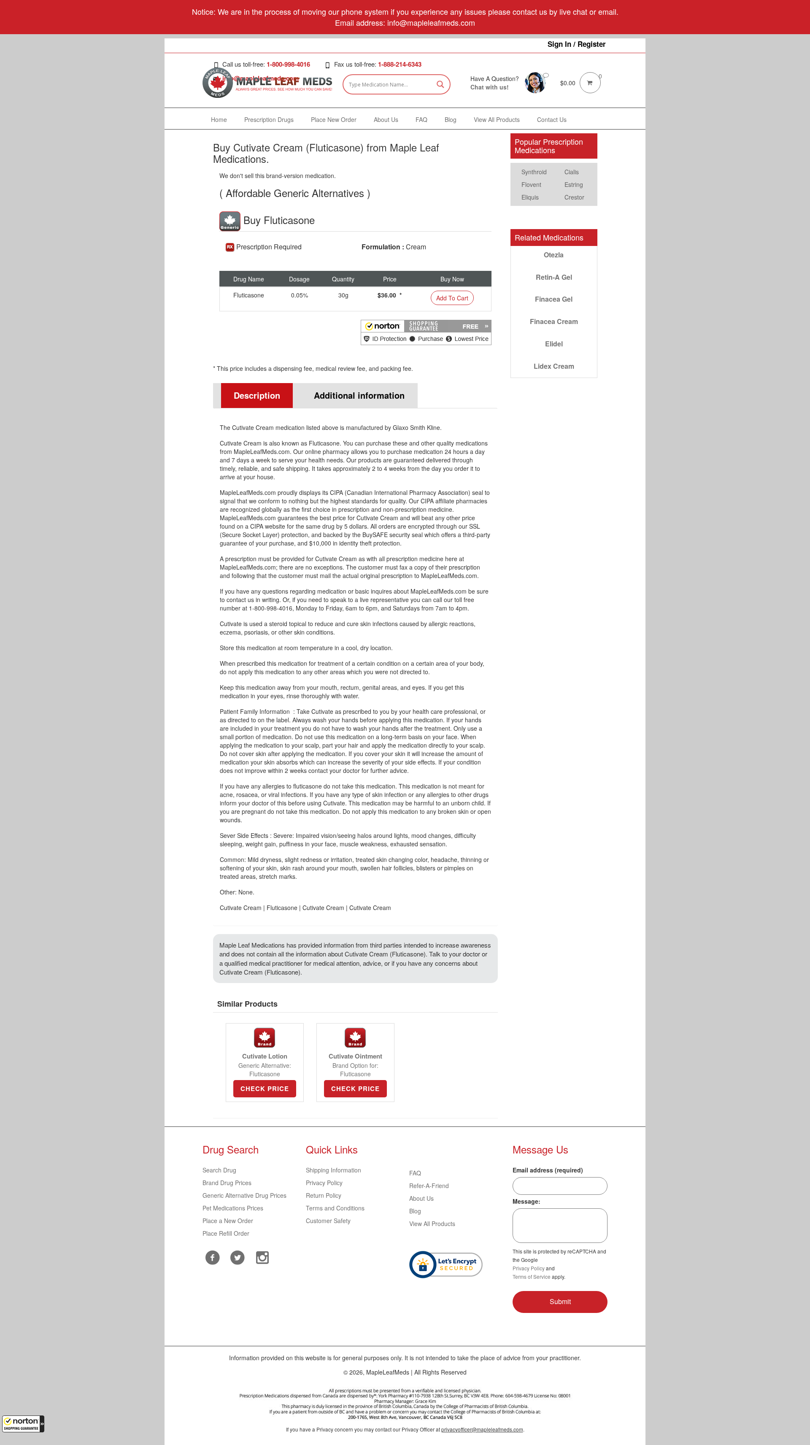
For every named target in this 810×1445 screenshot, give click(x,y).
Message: (526, 1201)
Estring (573, 184)
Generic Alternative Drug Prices (244, 1195)
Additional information (359, 395)
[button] (23, 1423)
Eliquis (530, 197)
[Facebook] (212, 1257)
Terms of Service (532, 1276)
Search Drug (219, 1170)
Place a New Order (227, 1220)
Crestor (574, 197)
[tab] (253, 395)
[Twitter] (237, 1256)
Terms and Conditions (335, 1208)
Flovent (531, 184)
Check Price (264, 1088)
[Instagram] (262, 1256)
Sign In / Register (577, 44)
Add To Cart (452, 298)
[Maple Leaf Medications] (535, 82)
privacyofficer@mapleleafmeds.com (482, 1429)
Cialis (571, 171)
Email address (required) (548, 1170)
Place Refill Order (225, 1233)
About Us (421, 1198)
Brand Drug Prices (226, 1182)
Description (257, 395)
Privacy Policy (324, 1182)
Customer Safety (328, 1220)
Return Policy (323, 1195)
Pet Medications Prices (232, 1208)
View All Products (432, 1223)
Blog (415, 1211)
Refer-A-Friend (429, 1185)
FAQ (415, 1173)
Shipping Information (333, 1170)
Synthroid (534, 171)
